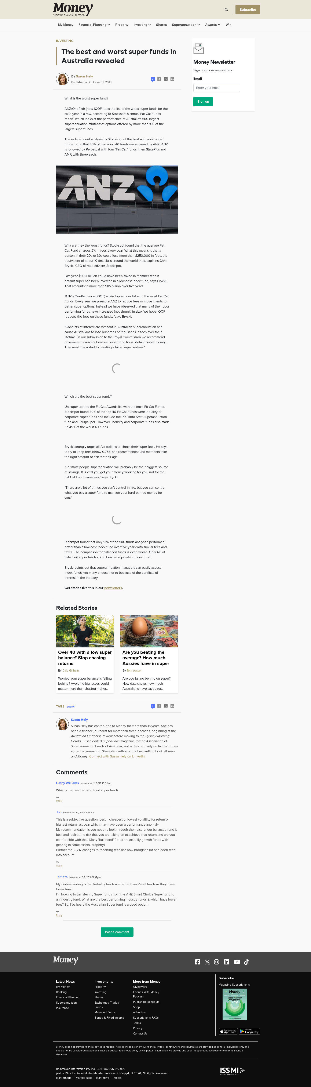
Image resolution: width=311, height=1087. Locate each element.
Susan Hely (84, 76)
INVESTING (65, 41)
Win (228, 25)
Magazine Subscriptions (234, 984)
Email (197, 79)
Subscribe (248, 9)
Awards (211, 25)
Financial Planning (92, 25)
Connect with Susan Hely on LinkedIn (117, 756)
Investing (140, 25)
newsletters (113, 588)
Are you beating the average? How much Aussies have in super (145, 658)
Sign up (203, 101)
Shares (161, 25)
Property (121, 25)
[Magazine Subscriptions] (237, 1004)
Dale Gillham (70, 670)
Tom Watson (134, 670)
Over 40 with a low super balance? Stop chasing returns (85, 658)
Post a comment (117, 932)
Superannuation (184, 25)
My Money (65, 25)
